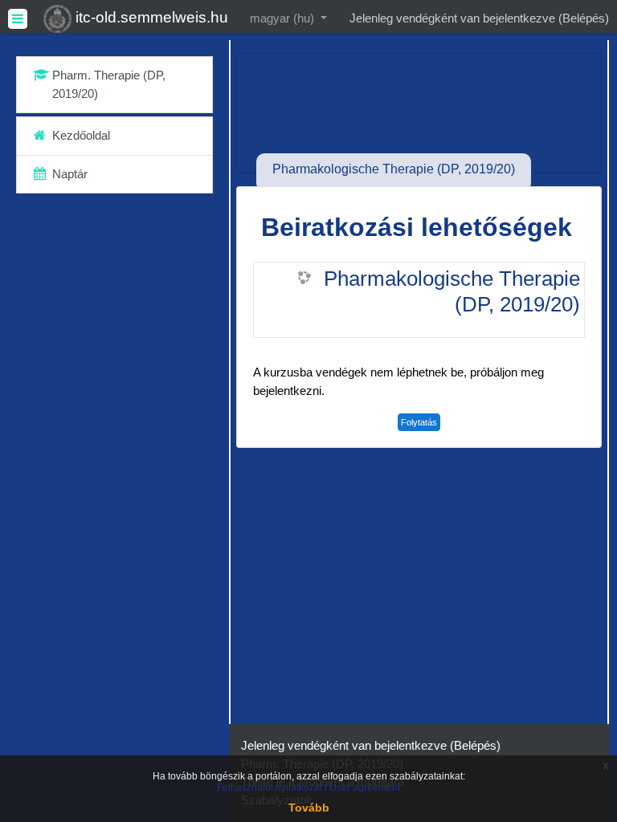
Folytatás (419, 422)
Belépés (583, 18)
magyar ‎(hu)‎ (283, 18)
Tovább (308, 807)
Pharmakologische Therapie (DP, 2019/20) (452, 291)
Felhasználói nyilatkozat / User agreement (308, 787)
